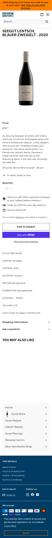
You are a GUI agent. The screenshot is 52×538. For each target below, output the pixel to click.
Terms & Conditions (12, 480)
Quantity (7, 183)
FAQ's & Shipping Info (13, 471)
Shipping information (15, 322)
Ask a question (11, 329)
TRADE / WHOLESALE (13, 475)
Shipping (20, 217)
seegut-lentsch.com (29, 313)
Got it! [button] (26, 533)
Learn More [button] (10, 526)
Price (5, 123)
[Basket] (42, 14)
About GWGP (9, 467)
